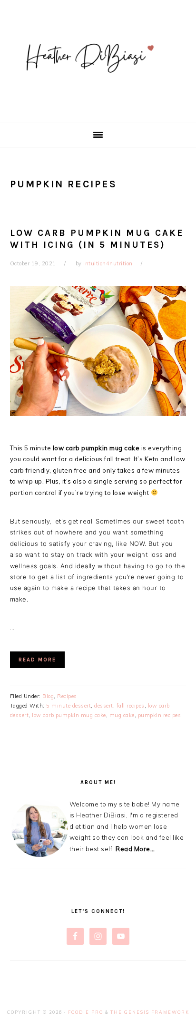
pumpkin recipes (159, 715)
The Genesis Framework (149, 1012)
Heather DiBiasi (98, 61)
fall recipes (131, 705)
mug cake (122, 715)
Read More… (135, 849)
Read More (37, 660)
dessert (103, 705)
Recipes (67, 696)
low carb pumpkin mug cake (69, 715)
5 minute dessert (68, 705)
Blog (48, 696)
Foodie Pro (85, 1012)
